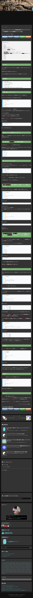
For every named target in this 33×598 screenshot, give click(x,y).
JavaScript (24, 567)
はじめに (4, 44)
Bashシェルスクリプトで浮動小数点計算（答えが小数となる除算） (17, 451)
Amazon (4, 562)
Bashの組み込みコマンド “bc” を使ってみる (8, 585)
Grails (3, 567)
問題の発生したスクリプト (6, 47)
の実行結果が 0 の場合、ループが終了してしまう (12, 52)
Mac (20, 568)
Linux (15, 568)
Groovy (14, 567)
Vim (8, 571)
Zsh (24, 571)
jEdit (29, 567)
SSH (13, 570)
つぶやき (29, 571)
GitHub (16, 565)
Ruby (9, 570)
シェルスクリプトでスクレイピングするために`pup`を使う (16, 433)
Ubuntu (4, 571)
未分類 (3, 573)
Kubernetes (9, 568)
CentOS (18, 562)
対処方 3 (4, 58)
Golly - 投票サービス (5, 556)
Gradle (28, 565)
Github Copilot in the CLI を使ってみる (7, 587)
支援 (17, 517)
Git (12, 565)
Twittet (28, 570)
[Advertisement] (16, 17)
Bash (7, 27)
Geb (8, 565)
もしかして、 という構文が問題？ (9, 49)
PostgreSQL (4, 570)
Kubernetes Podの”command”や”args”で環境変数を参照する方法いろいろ (18, 445)
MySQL (24, 568)
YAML (21, 571)
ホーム (4, 27)
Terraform (18, 570)
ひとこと (4, 59)
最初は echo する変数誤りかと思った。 (8, 48)
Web (12, 571)
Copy (29, 100)
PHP (29, 568)
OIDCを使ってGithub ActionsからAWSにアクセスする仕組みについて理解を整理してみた (14, 590)
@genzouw (16, 514)
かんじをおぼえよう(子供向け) (6, 555)
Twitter (23, 570)
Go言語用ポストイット (13, 541)
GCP (3, 565)
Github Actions (22, 565)
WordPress (16, 571)
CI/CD (28, 562)
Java (18, 567)
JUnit (3, 568)
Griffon (8, 567)
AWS (9, 562)
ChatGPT (24, 562)
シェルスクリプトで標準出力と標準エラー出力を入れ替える (10, 586)
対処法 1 (4, 55)
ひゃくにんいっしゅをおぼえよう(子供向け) (8, 553)
